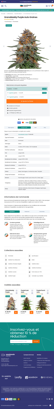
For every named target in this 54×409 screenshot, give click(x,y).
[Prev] (4, 46)
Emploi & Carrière (28, 360)
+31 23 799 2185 (5, 364)
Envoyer (36, 341)
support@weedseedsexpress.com (9, 365)
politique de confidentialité (34, 405)
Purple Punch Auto (41, 291)
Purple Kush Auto (25, 291)
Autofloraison (18, 13)
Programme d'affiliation (29, 367)
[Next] (50, 46)
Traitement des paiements (43, 360)
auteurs (25, 362)
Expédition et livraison (42, 358)
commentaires (27, 365)
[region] (27, 10)
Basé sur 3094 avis (28, 1)
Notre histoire (27, 358)
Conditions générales (47, 405)
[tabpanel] (27, 160)
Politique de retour (41, 362)
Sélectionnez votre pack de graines (16, 85)
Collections (10, 13)
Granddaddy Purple (23, 134)
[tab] (11, 127)
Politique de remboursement (44, 365)
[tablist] (27, 127)
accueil (3, 13)
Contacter (39, 367)
